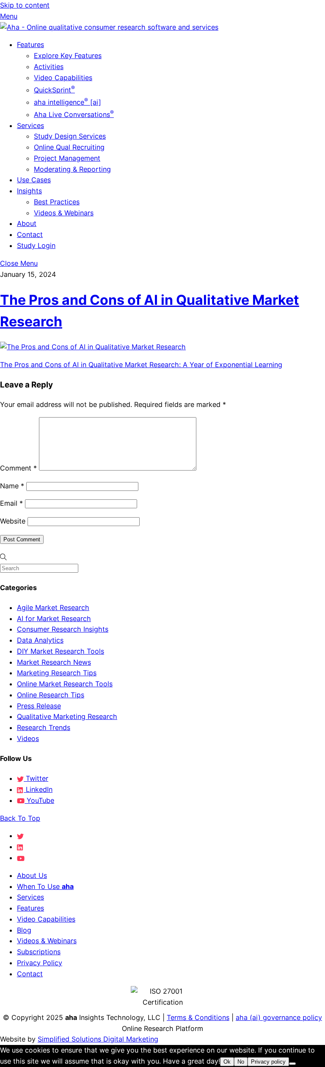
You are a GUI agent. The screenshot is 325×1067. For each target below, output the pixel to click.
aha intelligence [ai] (67, 102)
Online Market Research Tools (65, 684)
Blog (24, 930)
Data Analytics (40, 640)
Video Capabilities (63, 77)
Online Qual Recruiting (69, 147)
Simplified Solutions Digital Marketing (98, 1039)
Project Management (67, 158)
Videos (28, 738)
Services (30, 125)
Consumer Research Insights (62, 629)
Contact (30, 234)
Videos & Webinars (64, 213)
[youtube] (21, 857)
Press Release (39, 706)
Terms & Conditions (198, 1017)
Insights (29, 191)
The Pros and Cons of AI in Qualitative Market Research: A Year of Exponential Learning (141, 364)
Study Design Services (70, 136)
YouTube (39, 800)
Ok (227, 1062)
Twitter (36, 778)
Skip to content (25, 5)
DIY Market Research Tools (60, 651)
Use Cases (34, 180)
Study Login (36, 245)
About (26, 223)
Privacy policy (268, 1062)
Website (12, 521)
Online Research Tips (50, 695)
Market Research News (54, 662)
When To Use (45, 886)
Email (11, 503)
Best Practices (57, 202)
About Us (32, 875)
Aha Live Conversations (74, 114)
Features (30, 44)
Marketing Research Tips (56, 673)
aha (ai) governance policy (279, 1017)
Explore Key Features (68, 55)
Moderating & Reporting (72, 169)
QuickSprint (54, 90)
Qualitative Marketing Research (67, 716)
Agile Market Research (53, 607)
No (240, 1062)
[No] (292, 1063)
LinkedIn (38, 789)
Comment (18, 468)
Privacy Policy (39, 962)
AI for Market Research (54, 618)
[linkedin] (20, 846)
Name (12, 486)
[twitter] (20, 835)
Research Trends (43, 727)
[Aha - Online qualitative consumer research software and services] (109, 27)
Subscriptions (39, 951)
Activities (48, 66)
